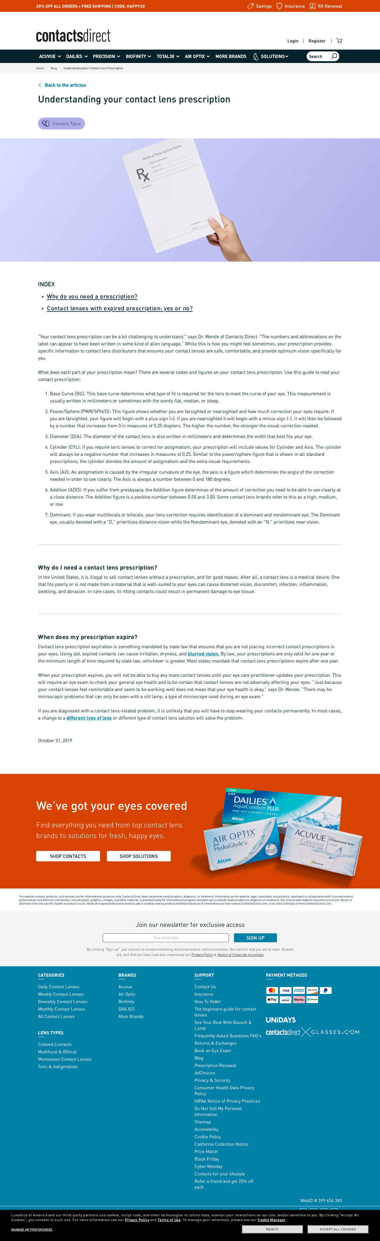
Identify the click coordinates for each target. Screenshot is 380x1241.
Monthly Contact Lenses (61, 1009)
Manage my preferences (32, 1229)
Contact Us (205, 986)
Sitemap (202, 1122)
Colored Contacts (55, 1044)
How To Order (207, 1001)
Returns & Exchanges (215, 1043)
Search (315, 56)
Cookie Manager (271, 1220)
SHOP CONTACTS (68, 856)
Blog (198, 1058)
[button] (49, 56)
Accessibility (206, 1129)
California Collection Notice (221, 1144)
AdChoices (204, 1073)
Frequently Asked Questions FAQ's (227, 1035)
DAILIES (126, 1009)
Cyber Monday (208, 1166)
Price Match (206, 1151)
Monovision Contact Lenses (64, 1059)
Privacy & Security (212, 1080)
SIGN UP (255, 938)
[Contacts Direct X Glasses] (313, 1032)
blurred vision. (203, 653)
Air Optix (126, 994)
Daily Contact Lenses (58, 986)
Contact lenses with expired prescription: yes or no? (120, 308)
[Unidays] (281, 1013)
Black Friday (206, 1159)
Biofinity (126, 1001)
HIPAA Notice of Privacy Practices (227, 1101)
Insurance (203, 994)
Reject (272, 1229)
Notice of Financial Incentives (241, 954)
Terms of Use (169, 1220)
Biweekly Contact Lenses (62, 1001)
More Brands (130, 1016)
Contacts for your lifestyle (219, 1174)
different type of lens (89, 717)
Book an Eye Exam (212, 1050)
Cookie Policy (207, 1136)
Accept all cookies (338, 1229)
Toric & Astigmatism (58, 1066)
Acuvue (125, 986)
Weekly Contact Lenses (60, 994)
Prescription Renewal (215, 1065)
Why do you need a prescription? (92, 296)
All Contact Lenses (56, 1016)
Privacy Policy (202, 954)
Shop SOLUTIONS (139, 856)
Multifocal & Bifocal (57, 1052)
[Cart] (340, 41)
